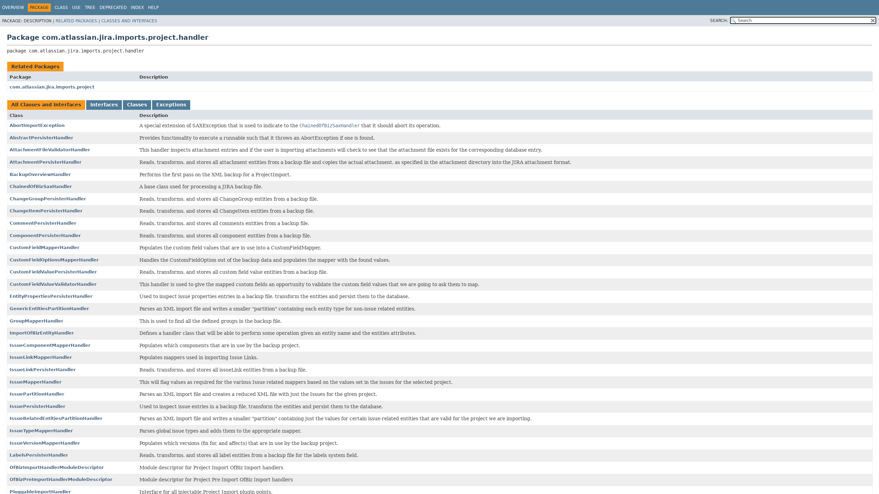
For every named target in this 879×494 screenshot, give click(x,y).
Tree (90, 7)
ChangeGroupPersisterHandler (48, 198)
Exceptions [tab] (171, 104)
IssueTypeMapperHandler (41, 430)
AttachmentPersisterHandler (45, 162)
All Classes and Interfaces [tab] (46, 104)
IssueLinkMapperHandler (41, 357)
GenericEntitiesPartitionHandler (49, 308)
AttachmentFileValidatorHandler (50, 149)
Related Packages (76, 21)
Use (76, 7)
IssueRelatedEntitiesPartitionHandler (56, 418)
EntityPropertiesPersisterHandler (51, 296)
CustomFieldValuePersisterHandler (53, 271)
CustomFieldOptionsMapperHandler (54, 259)
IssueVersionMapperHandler (45, 443)
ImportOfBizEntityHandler (42, 333)
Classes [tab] (137, 104)
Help (153, 7)
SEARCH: (719, 20)
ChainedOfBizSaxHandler (41, 186)
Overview (13, 7)
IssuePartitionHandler (37, 394)
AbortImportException (37, 125)
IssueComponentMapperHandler (50, 345)
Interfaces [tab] (104, 104)
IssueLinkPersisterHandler (43, 369)
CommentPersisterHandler (43, 223)
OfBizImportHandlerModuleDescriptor (57, 467)
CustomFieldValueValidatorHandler (53, 284)
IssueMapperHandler (35, 382)
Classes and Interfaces (129, 21)
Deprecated (113, 7)
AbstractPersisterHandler (41, 137)
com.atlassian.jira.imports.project (52, 87)
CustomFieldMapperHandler (44, 247)
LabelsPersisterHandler (39, 455)
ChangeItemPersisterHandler (46, 210)
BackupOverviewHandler (40, 174)
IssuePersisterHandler (37, 406)
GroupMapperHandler (36, 321)
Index (137, 7)
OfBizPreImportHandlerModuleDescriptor (61, 479)
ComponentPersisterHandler (45, 235)
